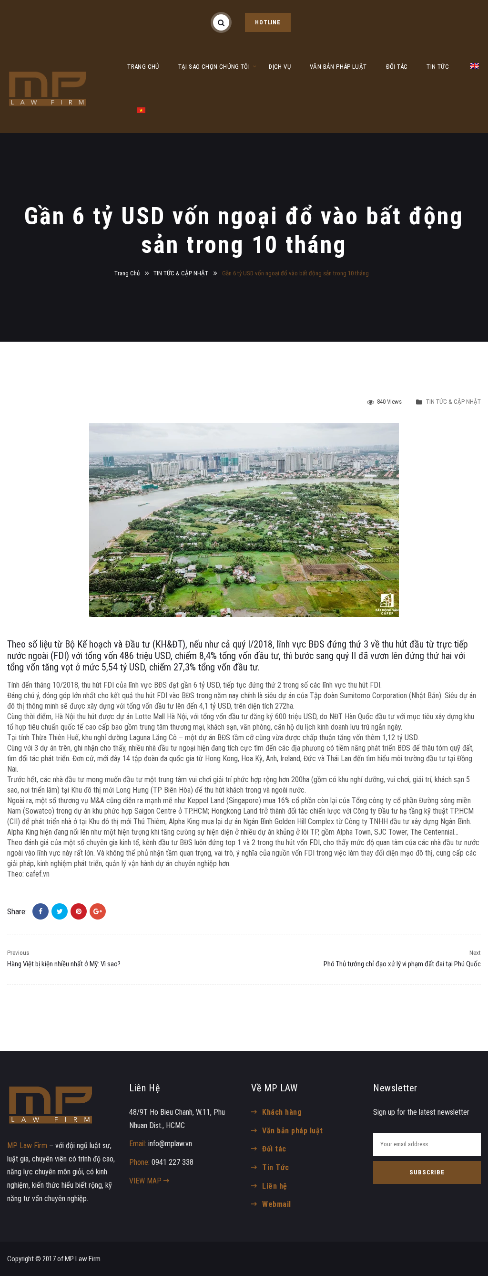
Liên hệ (274, 1186)
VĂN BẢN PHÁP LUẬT (338, 66)
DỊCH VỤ (280, 66)
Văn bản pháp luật (292, 1130)
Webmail (276, 1204)
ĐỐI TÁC (397, 66)
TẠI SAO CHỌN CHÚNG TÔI (214, 66)
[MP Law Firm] (47, 88)
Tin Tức (275, 1167)
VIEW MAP (146, 1180)
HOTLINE (268, 22)
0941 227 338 (172, 1162)
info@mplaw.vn (170, 1143)
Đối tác (274, 1148)
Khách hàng (282, 1112)
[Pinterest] (79, 911)
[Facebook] (40, 911)
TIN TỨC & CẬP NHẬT (180, 273)
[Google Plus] (98, 911)
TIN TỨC (438, 66)
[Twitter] (59, 911)
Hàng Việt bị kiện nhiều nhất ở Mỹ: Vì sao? (64, 964)
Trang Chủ (127, 273)
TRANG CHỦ (143, 66)
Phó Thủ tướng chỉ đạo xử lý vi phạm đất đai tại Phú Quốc (402, 964)
